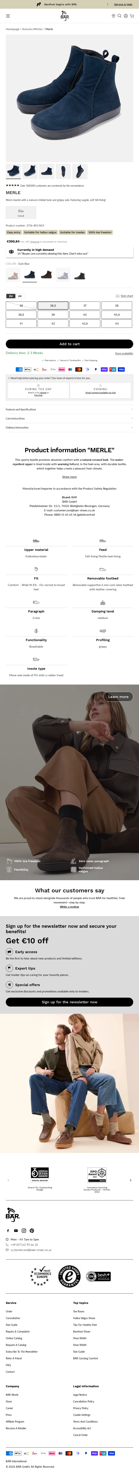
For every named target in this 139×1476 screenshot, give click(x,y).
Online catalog (14, 1338)
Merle (49, 29)
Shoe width (80, 1338)
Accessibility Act (82, 1428)
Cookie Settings (81, 1414)
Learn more (118, 697)
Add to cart (70, 344)
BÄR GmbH (23, 1466)
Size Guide (11, 1324)
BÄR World (12, 1394)
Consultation (13, 1318)
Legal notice (80, 1394)
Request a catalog (16, 1344)
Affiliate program (15, 1421)
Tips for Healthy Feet (85, 1324)
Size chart (127, 295)
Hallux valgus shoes (84, 1318)
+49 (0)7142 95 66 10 (24, 1244)
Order (9, 1311)
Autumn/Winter (32, 29)
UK (20, 296)
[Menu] (8, 16)
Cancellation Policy (83, 1401)
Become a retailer (16, 1428)
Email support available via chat (101, 392)
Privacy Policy (80, 1408)
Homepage (12, 29)
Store (9, 1401)
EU (11, 296)
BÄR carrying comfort (85, 1358)
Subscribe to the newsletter (22, 1351)
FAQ (8, 1365)
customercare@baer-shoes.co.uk (74, 510)
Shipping (34, 241)
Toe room (78, 1311)
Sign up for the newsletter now (69, 1002)
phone (43, 392)
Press (9, 1414)
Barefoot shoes (81, 1331)
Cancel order (80, 1434)
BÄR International (16, 1461)
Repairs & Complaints (18, 1331)
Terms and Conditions (85, 1421)
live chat (38, 395)
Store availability (124, 353)
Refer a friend (14, 1358)
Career (9, 1408)
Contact (10, 1371)
